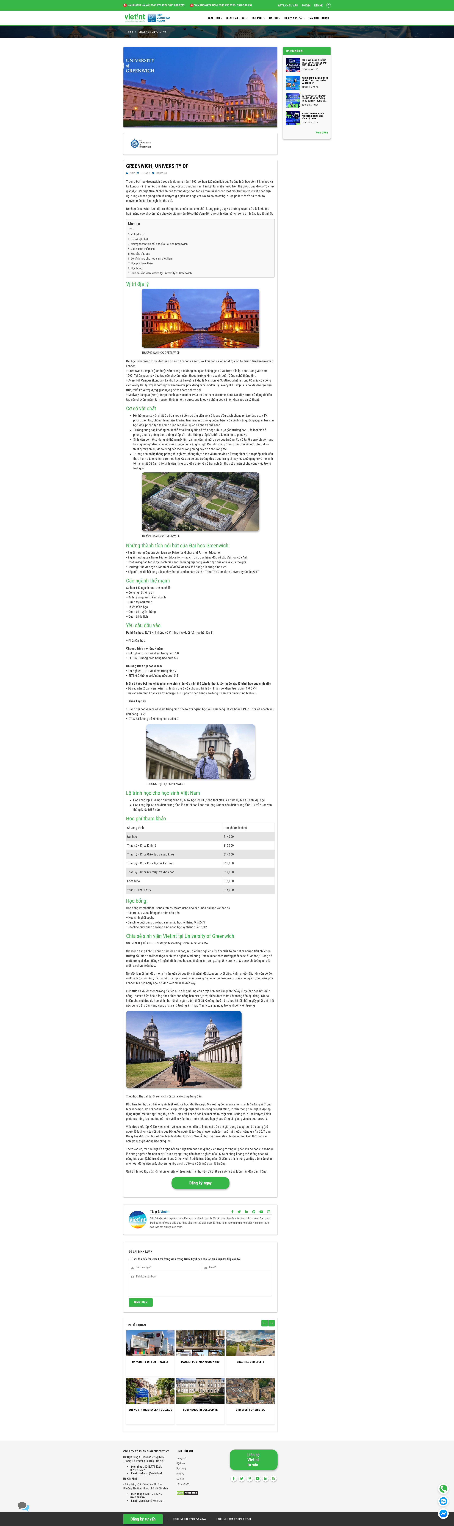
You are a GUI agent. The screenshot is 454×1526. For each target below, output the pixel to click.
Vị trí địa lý (137, 234)
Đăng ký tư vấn (143, 1519)
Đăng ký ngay (200, 1183)
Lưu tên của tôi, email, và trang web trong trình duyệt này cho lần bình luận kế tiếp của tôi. (187, 1259)
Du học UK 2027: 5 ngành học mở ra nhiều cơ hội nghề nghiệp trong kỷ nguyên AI (314, 98)
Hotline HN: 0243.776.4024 (189, 1519)
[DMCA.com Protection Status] (187, 1492)
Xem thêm (322, 132)
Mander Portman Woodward (200, 1362)
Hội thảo (180, 1463)
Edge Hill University (250, 1362)
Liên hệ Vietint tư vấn (253, 1459)
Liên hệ (318, 5)
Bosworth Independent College (150, 1409)
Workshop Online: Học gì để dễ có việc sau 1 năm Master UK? (315, 80)
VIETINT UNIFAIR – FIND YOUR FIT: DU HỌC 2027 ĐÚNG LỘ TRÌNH (313, 116)
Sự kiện (305, 5)
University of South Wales (150, 1362)
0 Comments (162, 173)
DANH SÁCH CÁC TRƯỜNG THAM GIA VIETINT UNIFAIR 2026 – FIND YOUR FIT (314, 63)
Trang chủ (181, 1458)
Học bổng (256, 18)
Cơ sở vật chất (139, 239)
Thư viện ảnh (182, 1484)
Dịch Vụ (180, 1473)
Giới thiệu (214, 18)
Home (130, 32)
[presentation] (264, 1323)
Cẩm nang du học (319, 18)
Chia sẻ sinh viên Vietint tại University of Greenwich (161, 273)
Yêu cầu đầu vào (140, 253)
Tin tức (273, 18)
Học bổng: (137, 268)
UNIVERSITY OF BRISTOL (250, 1409)
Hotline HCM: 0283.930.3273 (233, 1519)
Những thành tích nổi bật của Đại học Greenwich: (159, 244)
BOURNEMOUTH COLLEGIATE (200, 1409)
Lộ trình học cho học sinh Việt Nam (152, 258)
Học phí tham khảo (142, 263)
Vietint (132, 173)
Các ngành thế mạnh (143, 248)
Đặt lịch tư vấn (288, 5)
